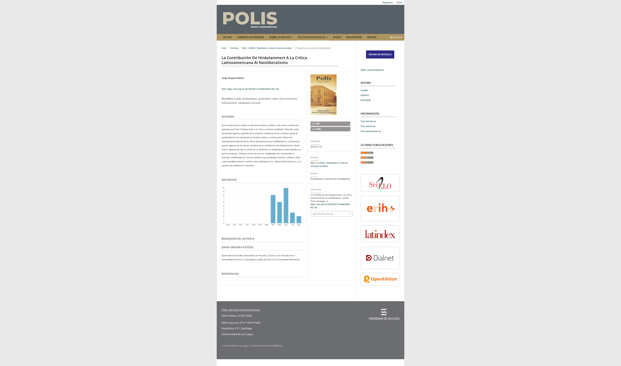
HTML (318, 129)
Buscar (397, 37)
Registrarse (354, 37)
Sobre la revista (280, 37)
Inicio (224, 47)
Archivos (234, 47)
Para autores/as (368, 126)
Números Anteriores (250, 37)
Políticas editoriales (312, 37)
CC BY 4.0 (277, 346)
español (365, 95)
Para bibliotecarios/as (371, 131)
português (366, 99)
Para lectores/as (368, 121)
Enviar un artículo (380, 54)
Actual (227, 37)
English (364, 90)
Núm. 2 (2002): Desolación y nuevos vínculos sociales (267, 47)
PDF (317, 123)
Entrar (371, 37)
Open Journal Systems (372, 69)
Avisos (337, 37)
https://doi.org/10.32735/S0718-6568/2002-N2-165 (253, 88)
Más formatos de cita (323, 213)
